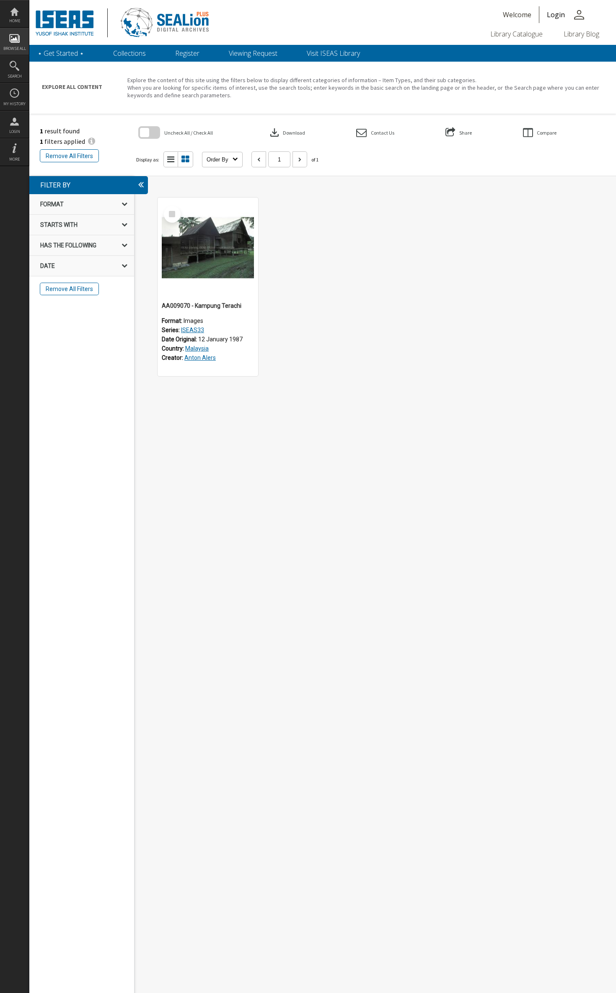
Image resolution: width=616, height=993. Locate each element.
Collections (129, 53)
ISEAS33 (192, 330)
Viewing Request (253, 53)
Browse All (14, 48)
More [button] (14, 159)
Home (14, 20)
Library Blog (581, 34)
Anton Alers (200, 357)
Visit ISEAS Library (333, 53)
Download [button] (286, 132)
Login (14, 131)
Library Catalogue (516, 34)
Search (15, 76)
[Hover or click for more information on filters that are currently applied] (91, 141)
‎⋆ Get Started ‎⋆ (61, 53)
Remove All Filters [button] (69, 156)
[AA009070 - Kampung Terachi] (208, 248)
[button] (375, 132)
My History (14, 104)
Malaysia (197, 348)
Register (187, 53)
